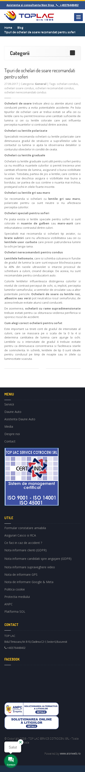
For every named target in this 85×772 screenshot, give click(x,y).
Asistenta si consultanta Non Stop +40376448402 (42, 5)
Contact (9, 441)
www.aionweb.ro (70, 753)
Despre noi (12, 434)
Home (8, 27)
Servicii (9, 404)
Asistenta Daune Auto (19, 419)
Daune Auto (12, 412)
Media (8, 426)
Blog (20, 27)
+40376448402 (16, 648)
